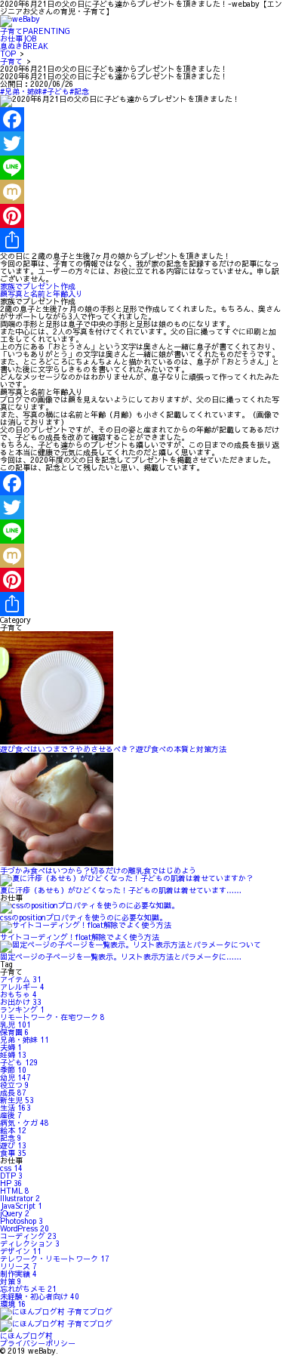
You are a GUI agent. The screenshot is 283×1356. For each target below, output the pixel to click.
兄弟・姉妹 (24, 1039)
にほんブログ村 (26, 1335)
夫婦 (11, 1047)
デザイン (21, 1251)
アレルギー (22, 987)
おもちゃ (18, 994)
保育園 (14, 1032)
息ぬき (24, 46)
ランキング (22, 1009)
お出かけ (21, 1002)
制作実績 (18, 1273)
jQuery (14, 1213)
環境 (13, 1304)
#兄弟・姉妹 (21, 91)
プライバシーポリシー (37, 1343)
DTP (11, 1175)
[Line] (141, 168)
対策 (11, 1281)
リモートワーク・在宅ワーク (52, 1017)
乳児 (15, 1024)
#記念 (79, 91)
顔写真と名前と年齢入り (41, 293)
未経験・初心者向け (39, 1296)
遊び (13, 1145)
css (11, 1168)
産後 (11, 1115)
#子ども (55, 91)
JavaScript (21, 1205)
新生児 (17, 1100)
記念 (11, 1138)
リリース (18, 1266)
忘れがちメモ (28, 1289)
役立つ (14, 1085)
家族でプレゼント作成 (37, 286)
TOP (8, 53)
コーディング (28, 1236)
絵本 (13, 1130)
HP (11, 1183)
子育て (35, 31)
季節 (13, 1070)
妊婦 (13, 1054)
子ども (19, 1062)
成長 (13, 1092)
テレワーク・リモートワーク (54, 1258)
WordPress (24, 1228)
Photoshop (21, 1221)
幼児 (15, 1077)
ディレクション (30, 1243)
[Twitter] (141, 143)
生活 (15, 1107)
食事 (13, 1153)
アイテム (21, 979)
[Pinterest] (141, 216)
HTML (14, 1190)
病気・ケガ (24, 1122)
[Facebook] (141, 119)
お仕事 (18, 38)
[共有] (141, 240)
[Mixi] (141, 192)
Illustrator (20, 1198)
